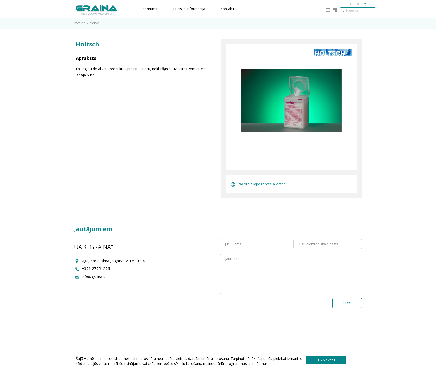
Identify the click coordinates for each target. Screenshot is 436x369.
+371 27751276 (96, 268)
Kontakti (227, 8)
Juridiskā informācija (188, 8)
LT (346, 4)
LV (364, 4)
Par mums (148, 8)
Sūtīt (347, 303)
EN (352, 4)
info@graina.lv (94, 276)
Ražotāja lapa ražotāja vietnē (262, 184)
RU (358, 4)
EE (369, 4)
